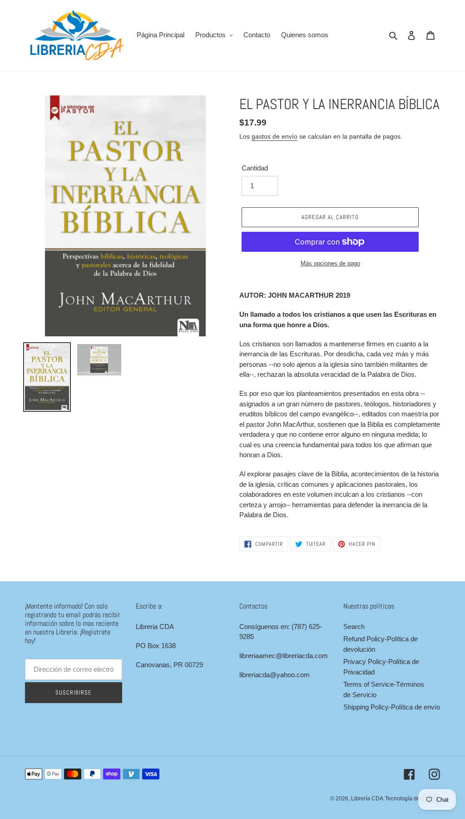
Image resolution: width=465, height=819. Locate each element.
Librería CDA (367, 798)
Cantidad (255, 168)
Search (354, 626)
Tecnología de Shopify (412, 798)
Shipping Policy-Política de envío (391, 707)
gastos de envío (274, 136)
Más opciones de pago (330, 263)
